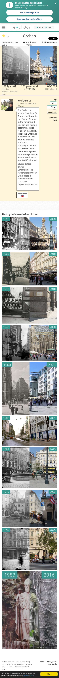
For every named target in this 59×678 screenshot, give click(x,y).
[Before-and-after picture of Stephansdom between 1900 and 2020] (29, 388)
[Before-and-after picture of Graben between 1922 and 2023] (29, 233)
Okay (49, 674)
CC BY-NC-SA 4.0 (51, 89)
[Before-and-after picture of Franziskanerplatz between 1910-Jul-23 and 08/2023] (29, 508)
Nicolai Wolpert (50, 42)
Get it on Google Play (29, 12)
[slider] (29, 65)
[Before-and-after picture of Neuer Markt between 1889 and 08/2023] (29, 467)
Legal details (52, 664)
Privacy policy (52, 662)
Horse (53, 103)
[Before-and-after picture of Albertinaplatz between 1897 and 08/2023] (29, 549)
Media (42, 662)
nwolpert (22, 100)
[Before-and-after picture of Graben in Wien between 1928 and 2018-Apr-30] (29, 268)
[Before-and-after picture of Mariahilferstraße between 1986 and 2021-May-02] (29, 431)
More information (29, 675)
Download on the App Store (29, 19)
